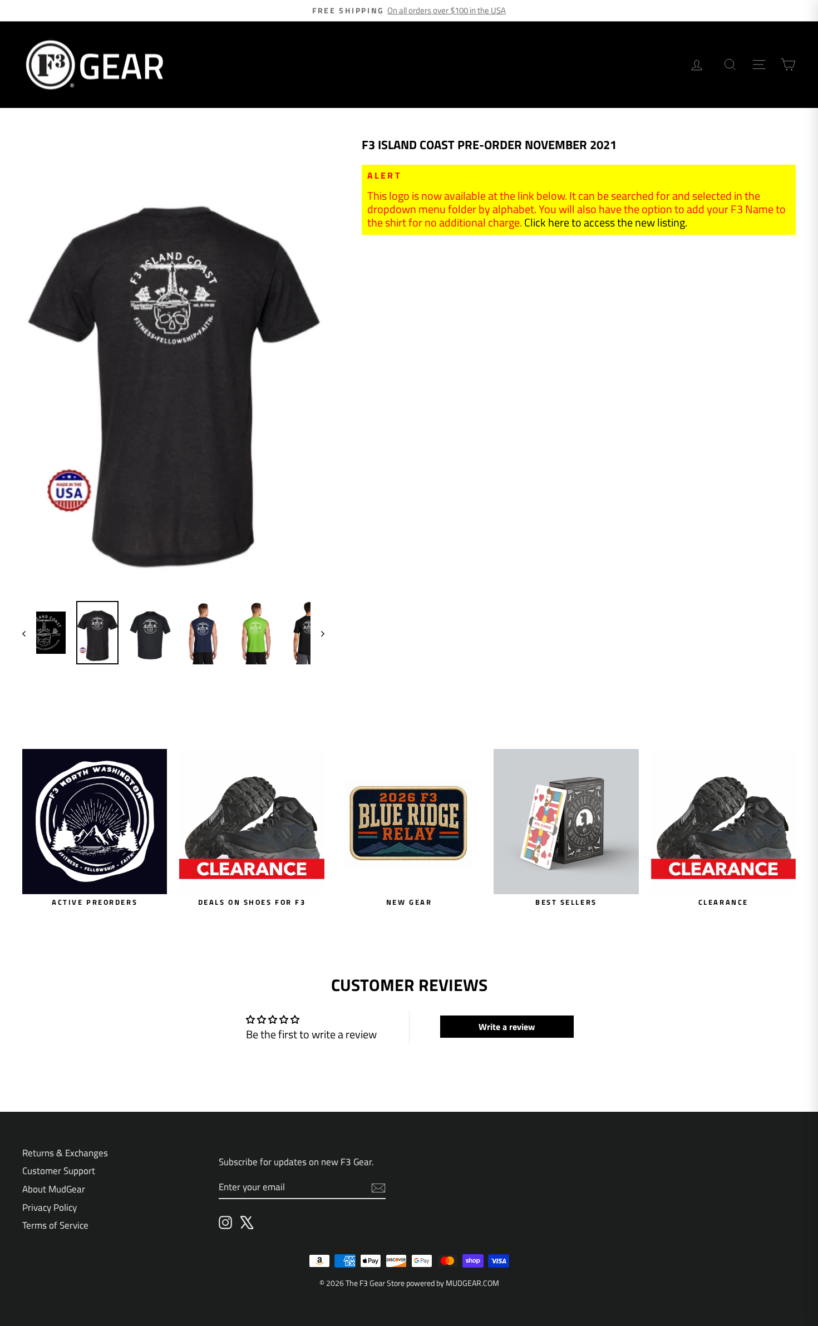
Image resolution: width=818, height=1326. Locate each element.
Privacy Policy (49, 1207)
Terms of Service (55, 1225)
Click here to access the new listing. (605, 222)
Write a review (507, 1026)
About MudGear (53, 1189)
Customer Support (58, 1171)
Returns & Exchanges (65, 1153)
